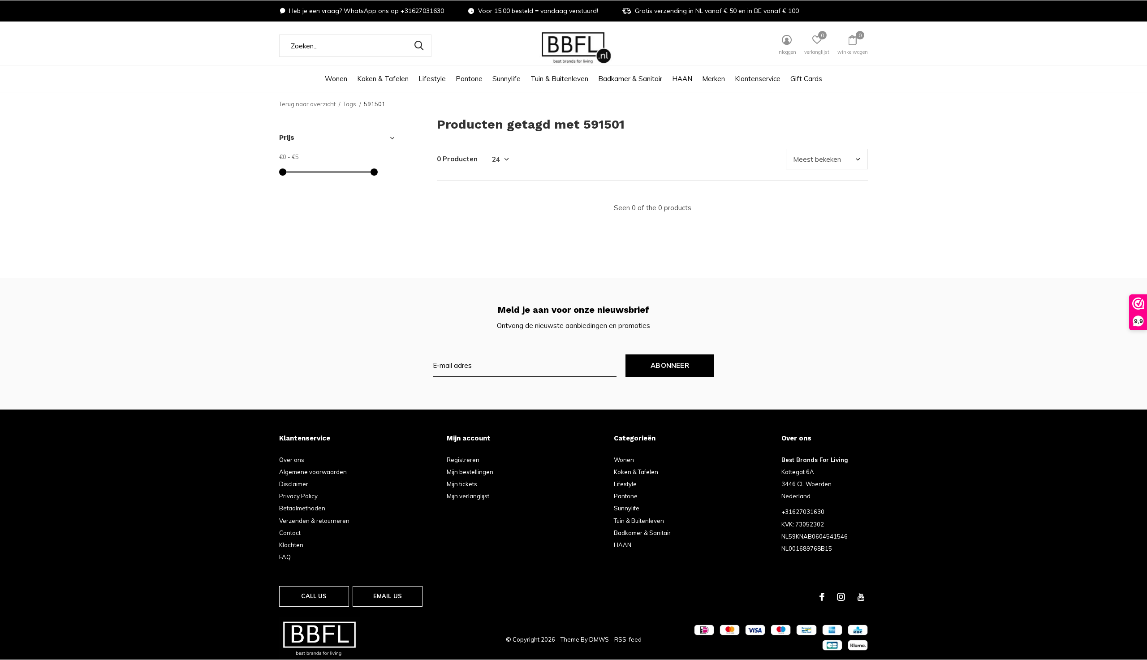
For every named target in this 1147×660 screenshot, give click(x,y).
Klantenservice (757, 78)
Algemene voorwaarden (313, 471)
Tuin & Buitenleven (559, 78)
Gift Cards (806, 78)
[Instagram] (841, 597)
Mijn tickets (462, 483)
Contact (290, 532)
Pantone (469, 78)
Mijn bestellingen (470, 471)
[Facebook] (821, 597)
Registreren (463, 459)
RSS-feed (628, 639)
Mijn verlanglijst (468, 496)
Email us (387, 596)
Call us (314, 596)
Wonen (336, 78)
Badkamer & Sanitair (630, 78)
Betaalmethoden (302, 508)
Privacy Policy (298, 496)
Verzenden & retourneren (314, 520)
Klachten (291, 544)
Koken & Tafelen (383, 78)
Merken (713, 78)
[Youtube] (861, 597)
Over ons (291, 459)
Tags (349, 104)
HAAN (682, 78)
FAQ (285, 557)
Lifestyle (432, 78)
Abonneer (670, 365)
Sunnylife (506, 78)
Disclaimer (293, 483)
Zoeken (418, 46)
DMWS (599, 639)
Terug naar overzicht (307, 104)
